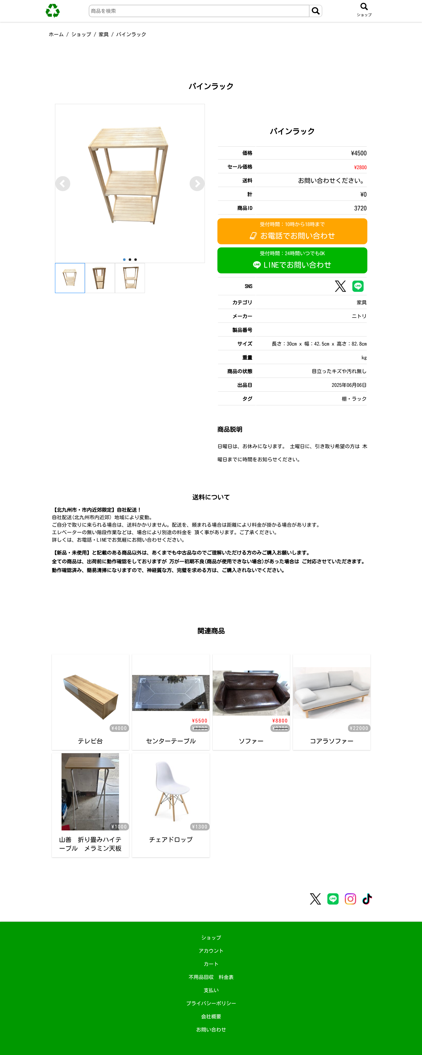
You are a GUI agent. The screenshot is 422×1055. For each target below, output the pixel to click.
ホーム (56, 34)
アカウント (211, 950)
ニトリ (359, 316)
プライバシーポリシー (211, 1003)
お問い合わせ (211, 1029)
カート (211, 963)
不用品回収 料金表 (211, 977)
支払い (211, 990)
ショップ (81, 34)
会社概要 (211, 1016)
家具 (104, 34)
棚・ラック (354, 398)
